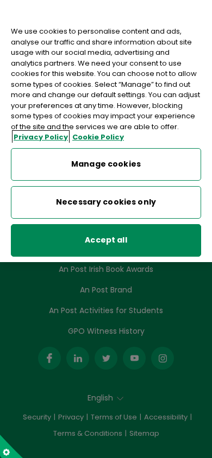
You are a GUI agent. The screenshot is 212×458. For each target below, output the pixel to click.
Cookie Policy (98, 137)
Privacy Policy (41, 137)
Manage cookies (106, 163)
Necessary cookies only (106, 201)
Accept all (106, 239)
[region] (106, 131)
